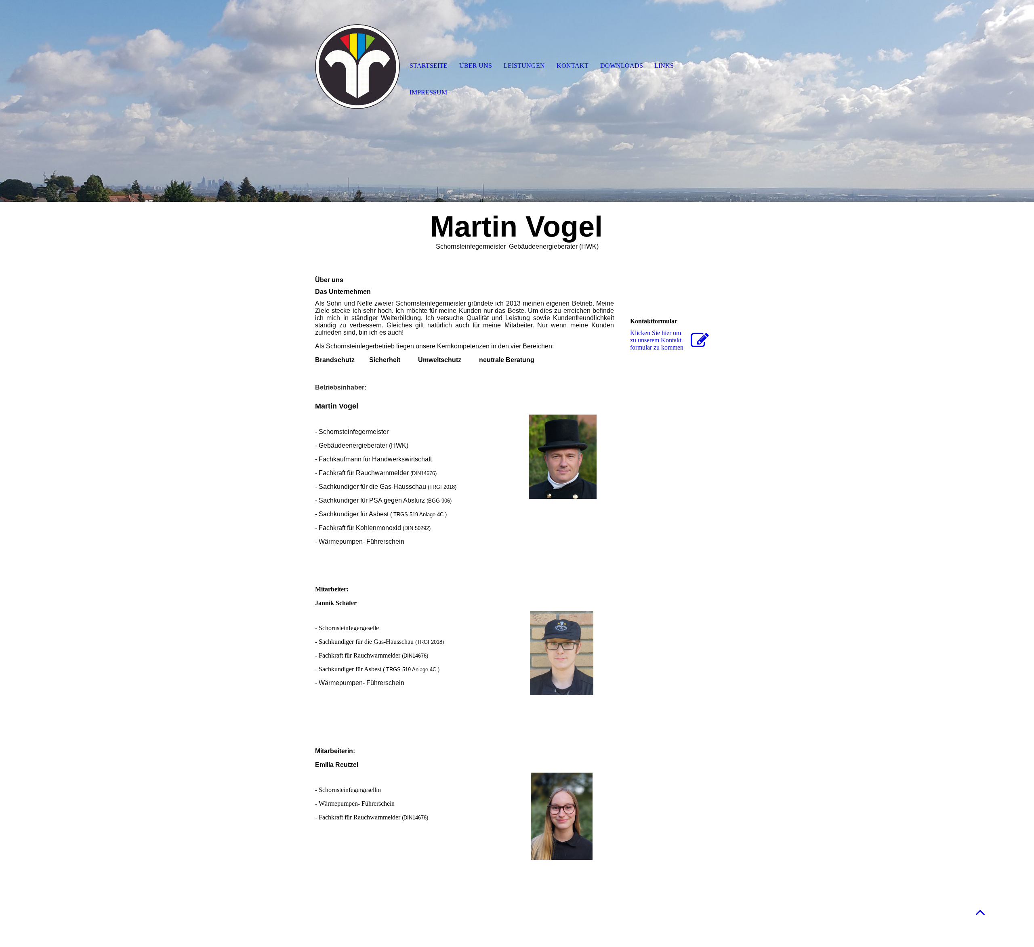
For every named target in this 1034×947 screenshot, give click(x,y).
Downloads (621, 65)
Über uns (475, 65)
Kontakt (572, 65)
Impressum (428, 92)
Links (664, 65)
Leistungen (524, 65)
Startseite (429, 65)
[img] (357, 66)
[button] (980, 912)
